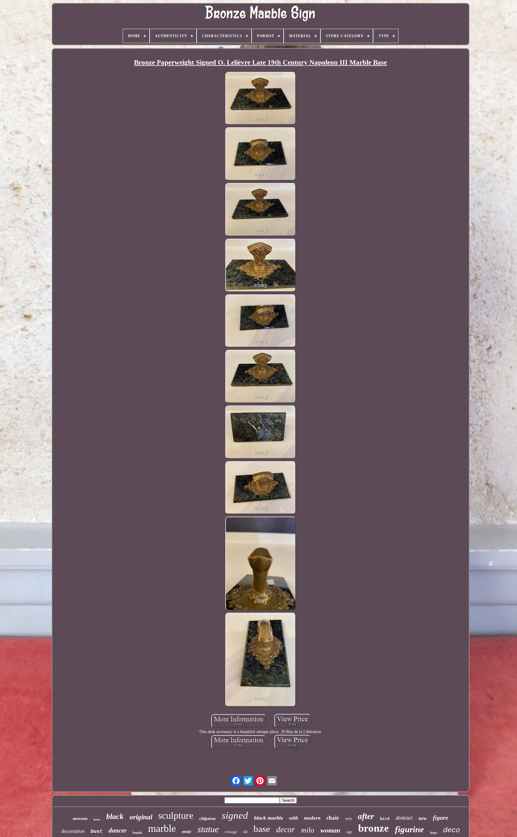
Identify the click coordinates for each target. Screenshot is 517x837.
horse (96, 819)
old (245, 832)
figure (440, 817)
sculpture (175, 815)
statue (208, 829)
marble (162, 828)
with (293, 818)
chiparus (207, 818)
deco (451, 830)
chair (332, 818)
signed (235, 815)
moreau (80, 818)
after (366, 816)
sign (349, 832)
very (348, 818)
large (433, 832)
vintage (231, 832)
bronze (373, 828)
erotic (186, 832)
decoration (73, 831)
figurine (409, 829)
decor (285, 829)
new (423, 818)
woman (330, 830)
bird (385, 819)
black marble (268, 818)
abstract (404, 818)
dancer (118, 830)
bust (97, 831)
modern (312, 818)
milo (307, 830)
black (115, 816)
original (141, 817)
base (261, 829)
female (137, 832)
